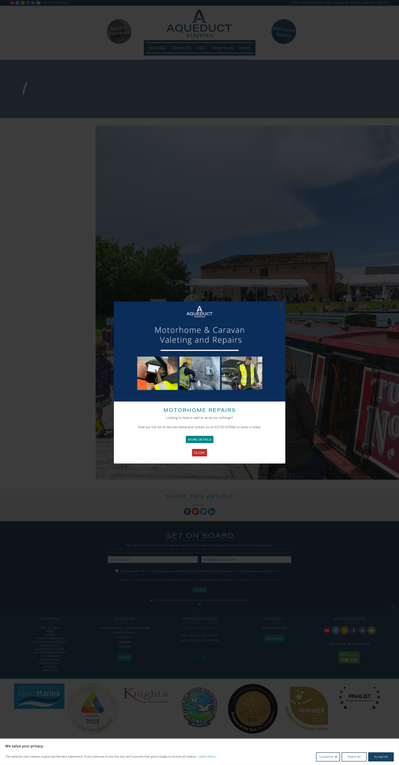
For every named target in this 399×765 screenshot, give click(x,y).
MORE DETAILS (199, 439)
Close (199, 452)
